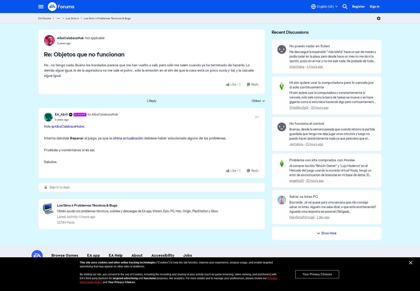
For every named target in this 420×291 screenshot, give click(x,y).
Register (358, 7)
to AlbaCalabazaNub (103, 114)
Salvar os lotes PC (303, 197)
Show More (328, 233)
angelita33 (296, 181)
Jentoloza (296, 144)
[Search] (345, 6)
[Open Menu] (379, 18)
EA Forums (44, 18)
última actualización (128, 138)
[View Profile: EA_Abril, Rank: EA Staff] (48, 117)
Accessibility (162, 255)
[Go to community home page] (61, 6)
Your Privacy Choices (317, 274)
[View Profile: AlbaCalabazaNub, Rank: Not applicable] (49, 40)
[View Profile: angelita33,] (281, 163)
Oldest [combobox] (258, 101)
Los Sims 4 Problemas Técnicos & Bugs (107, 18)
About (137, 255)
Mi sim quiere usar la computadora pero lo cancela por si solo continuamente (331, 85)
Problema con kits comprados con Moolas (322, 160)
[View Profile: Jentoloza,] (281, 127)
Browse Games (64, 255)
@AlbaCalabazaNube (67, 126)
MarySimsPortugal (301, 217)
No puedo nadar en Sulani (309, 46)
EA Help (116, 255)
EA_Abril (61, 114)
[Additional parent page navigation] (58, 18)
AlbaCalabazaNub (70, 38)
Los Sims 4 (72, 18)
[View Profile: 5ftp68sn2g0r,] (281, 86)
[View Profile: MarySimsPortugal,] (281, 200)
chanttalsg (296, 67)
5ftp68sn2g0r (299, 108)
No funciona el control (306, 123)
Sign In (375, 7)
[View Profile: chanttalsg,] (281, 49)
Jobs (187, 255)
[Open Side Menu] (41, 6)
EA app (93, 255)
